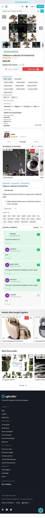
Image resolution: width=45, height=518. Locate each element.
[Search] (42, 11)
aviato (13, 134)
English (25, 503)
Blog (3, 410)
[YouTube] (7, 510)
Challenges (5, 473)
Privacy (18, 503)
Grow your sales (7, 449)
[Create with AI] (22, 6)
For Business (6, 425)
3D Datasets (5, 428)
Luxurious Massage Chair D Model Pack (12, 341)
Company (4, 407)
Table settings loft (8, 177)
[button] (38, 11)
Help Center (5, 417)
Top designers (6, 470)
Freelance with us (7, 456)
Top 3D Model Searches (9, 459)
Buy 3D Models (6, 421)
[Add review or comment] (41, 227)
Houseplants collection (8, 379)
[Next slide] (41, 28)
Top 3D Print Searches (8, 463)
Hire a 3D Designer (7, 431)
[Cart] (26, 6)
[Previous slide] (4, 28)
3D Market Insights (7, 452)
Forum (4, 476)
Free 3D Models (6, 435)
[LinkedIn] (2, 510)
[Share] (36, 73)
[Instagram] (11, 510)
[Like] (9, 73)
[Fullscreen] (4, 17)
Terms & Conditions (8, 503)
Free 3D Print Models (8, 438)
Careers (4, 414)
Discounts (5, 442)
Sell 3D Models (6, 445)
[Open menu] (2, 6)
